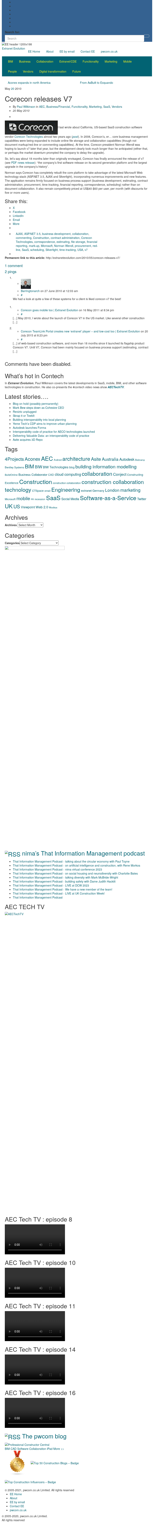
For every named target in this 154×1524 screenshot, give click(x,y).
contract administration (65, 238)
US (16, 506)
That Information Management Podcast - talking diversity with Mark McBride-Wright (65, 877)
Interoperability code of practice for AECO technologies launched (54, 432)
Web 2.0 (42, 507)
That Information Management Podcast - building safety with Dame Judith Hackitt (64, 881)
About (50, 51)
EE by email (67, 51)
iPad (50, 1449)
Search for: (12, 32)
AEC (42, 107)
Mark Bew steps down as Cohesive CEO (38, 408)
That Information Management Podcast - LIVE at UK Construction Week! (59, 893)
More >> (58, 1449)
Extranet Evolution (13, 48)
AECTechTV (116, 387)
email (48, 490)
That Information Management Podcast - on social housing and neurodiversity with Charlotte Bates (75, 873)
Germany (98, 490)
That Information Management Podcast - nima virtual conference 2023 (57, 869)
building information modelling (106, 466)
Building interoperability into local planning (39, 420)
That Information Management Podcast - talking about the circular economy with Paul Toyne (71, 861)
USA (80, 250)
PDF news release (22, 163)
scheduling (37, 250)
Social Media (70, 499)
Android (58, 459)
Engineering (65, 489)
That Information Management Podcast (38, 897)
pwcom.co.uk (109, 51)
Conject (119, 474)
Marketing (111, 61)
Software (22, 1449)
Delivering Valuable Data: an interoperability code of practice (51, 436)
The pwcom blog (44, 1436)
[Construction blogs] (17, 1463)
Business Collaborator (32, 474)
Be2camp (140, 459)
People (12, 71)
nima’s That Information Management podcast (83, 853)
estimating (63, 242)
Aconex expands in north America (29, 83)
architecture (76, 458)
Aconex (32, 458)
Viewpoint (28, 507)
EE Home (34, 51)
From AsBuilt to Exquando (96, 83)
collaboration (80, 234)
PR (32, 499)
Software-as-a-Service (108, 498)
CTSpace (38, 491)
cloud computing (68, 474)
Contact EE (88, 51)
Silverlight (52, 250)
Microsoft (47, 246)
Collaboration (44, 61)
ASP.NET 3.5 (32, 234)
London (112, 490)
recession (40, 499)
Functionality (91, 61)
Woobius (53, 507)
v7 (86, 250)
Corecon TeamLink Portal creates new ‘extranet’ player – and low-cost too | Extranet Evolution (80, 331)
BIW (38, 467)
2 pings (10, 271)
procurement (83, 246)
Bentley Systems (14, 467)
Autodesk (126, 459)
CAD (51, 475)
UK (9, 506)
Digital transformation (52, 71)
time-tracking (67, 250)
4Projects (14, 459)
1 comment (14, 265)
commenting (23, 238)
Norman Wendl (63, 246)
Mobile (127, 61)
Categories (12, 543)
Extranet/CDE (68, 61)
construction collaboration (67, 483)
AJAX (19, 234)
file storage (78, 242)
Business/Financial (58, 107)
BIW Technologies (55, 467)
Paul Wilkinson (26, 107)
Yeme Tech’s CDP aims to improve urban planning (45, 424)
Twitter (141, 499)
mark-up (34, 246)
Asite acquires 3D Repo (28, 440)
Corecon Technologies (28, 137)
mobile (23, 498)
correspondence (44, 242)
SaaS (106, 107)
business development (56, 234)
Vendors (28, 71)
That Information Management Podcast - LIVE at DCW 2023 (51, 885)
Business (24, 61)
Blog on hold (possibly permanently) (35, 404)
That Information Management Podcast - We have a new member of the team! (62, 889)
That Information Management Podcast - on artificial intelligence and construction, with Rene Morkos (76, 865)
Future (76, 71)
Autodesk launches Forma (29, 428)
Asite (96, 459)
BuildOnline (11, 474)
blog (72, 467)
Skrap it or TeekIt (23, 416)
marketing (130, 490)
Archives (11, 525)
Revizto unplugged (24, 412)
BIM (10, 61)
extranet (86, 490)
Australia (110, 459)
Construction (41, 238)
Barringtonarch (30, 291)
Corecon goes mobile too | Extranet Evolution (49, 310)
